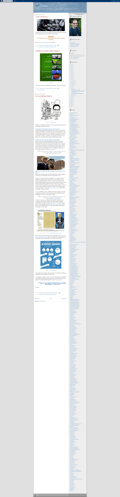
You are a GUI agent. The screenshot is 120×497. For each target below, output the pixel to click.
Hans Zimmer (73, 357)
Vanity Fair (72, 422)
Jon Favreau (73, 246)
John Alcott (73, 367)
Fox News (72, 345)
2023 (71, 68)
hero (71, 156)
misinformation (73, 229)
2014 (71, 79)
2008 (71, 103)
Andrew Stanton (73, 312)
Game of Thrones (74, 348)
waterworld (73, 487)
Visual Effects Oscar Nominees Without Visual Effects (47, 51)
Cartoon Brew (52, 149)
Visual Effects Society (74, 425)
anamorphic (73, 174)
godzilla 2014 (73, 450)
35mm (72, 298)
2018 (71, 74)
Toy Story (72, 414)
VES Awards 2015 (74, 271)
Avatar (72, 139)
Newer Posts (37, 298)
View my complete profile (73, 58)
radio (72, 287)
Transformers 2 (73, 172)
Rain (71, 395)
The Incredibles (73, 407)
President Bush (73, 153)
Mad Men (72, 377)
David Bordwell (73, 335)
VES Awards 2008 (74, 222)
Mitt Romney (73, 384)
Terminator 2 (73, 188)
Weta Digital (73, 277)
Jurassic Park (73, 371)
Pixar (72, 212)
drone (72, 445)
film (71, 114)
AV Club (72, 309)
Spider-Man (73, 399)
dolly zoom (73, 444)
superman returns (74, 230)
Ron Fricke (73, 259)
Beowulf (72, 321)
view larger (51, 82)
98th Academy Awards (74, 307)
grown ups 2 (73, 453)
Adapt (72, 176)
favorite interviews (74, 130)
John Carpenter (73, 180)
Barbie (72, 316)
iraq (71, 284)
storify (72, 481)
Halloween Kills (73, 355)
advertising (73, 163)
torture (72, 485)
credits (72, 440)
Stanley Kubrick (73, 263)
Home (50, 298)
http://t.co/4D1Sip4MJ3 (50, 197)
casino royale (73, 436)
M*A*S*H (72, 376)
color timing (73, 437)
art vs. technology (74, 430)
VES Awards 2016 (74, 272)
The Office (72, 408)
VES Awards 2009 (74, 266)
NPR (71, 253)
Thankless (72, 216)
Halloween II (73, 354)
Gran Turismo (73, 350)
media (72, 157)
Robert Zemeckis (74, 171)
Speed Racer (73, 215)
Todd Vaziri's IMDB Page (75, 44)
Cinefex (72, 204)
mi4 (71, 175)
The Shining (73, 221)
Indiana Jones (73, 170)
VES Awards (73, 121)
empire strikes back (74, 448)
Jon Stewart (73, 248)
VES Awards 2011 (74, 267)
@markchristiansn (59, 197)
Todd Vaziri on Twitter (74, 46)
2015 (71, 78)
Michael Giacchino (74, 381)
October (72, 83)
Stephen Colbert (73, 125)
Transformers (73, 117)
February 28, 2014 (57, 198)
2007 (71, 104)
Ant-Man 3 (72, 313)
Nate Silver (57, 284)
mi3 (71, 148)
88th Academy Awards (74, 158)
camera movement (74, 124)
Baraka (72, 314)
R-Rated (72, 394)
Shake (72, 262)
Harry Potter (73, 358)
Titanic (72, 412)
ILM (71, 116)
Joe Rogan (73, 366)
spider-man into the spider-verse (76, 478)
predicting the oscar (53, 46)
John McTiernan (73, 368)
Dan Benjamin (73, 239)
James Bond (73, 364)
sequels (72, 290)
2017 (71, 75)
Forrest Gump (73, 343)
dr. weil (72, 281)
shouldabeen (73, 476)
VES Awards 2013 (74, 268)
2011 (71, 99)
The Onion (72, 189)
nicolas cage (73, 467)
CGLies (72, 325)
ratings (72, 473)
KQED (72, 372)
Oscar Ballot (73, 128)
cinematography (73, 129)
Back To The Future (74, 167)
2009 (71, 102)
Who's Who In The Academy (56, 204)
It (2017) (72, 363)
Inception (72, 179)
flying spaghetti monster (75, 449)
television (72, 231)
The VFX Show (73, 147)
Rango (72, 257)
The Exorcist (73, 405)
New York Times (73, 254)
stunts (72, 482)
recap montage (73, 289)
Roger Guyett (73, 258)
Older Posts (64, 298)
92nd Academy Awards (75, 299)
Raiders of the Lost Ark (75, 162)
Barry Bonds (73, 317)
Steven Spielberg (74, 186)
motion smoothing (74, 464)
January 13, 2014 (57, 153)
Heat (71, 359)
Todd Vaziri (72, 53)
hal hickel (72, 454)
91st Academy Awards (74, 197)
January (72, 95)
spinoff (72, 480)
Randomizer (73, 134)
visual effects (73, 112)
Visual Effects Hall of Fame (75, 276)
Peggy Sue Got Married (75, 391)
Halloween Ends (73, 353)
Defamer (72, 240)
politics (72, 468)
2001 (72, 234)
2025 (71, 65)
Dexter (72, 336)
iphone (72, 462)
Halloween (72, 152)
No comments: (55, 292)
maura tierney (73, 286)
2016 (71, 77)
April (72, 87)
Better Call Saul (73, 322)
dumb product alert (74, 446)
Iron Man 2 (73, 208)
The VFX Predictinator (44, 42)
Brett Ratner (73, 202)
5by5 (72, 195)
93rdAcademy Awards (74, 300)
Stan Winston (73, 400)
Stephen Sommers (74, 403)
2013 (71, 97)
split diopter (73, 291)
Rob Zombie (73, 184)
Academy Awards (42, 46)
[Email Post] (58, 45)
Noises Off (73, 385)
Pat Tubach (73, 387)
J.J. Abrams (73, 138)
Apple (72, 144)
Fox (71, 344)
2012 (71, 98)
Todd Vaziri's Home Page (75, 43)
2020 (71, 72)
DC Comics (73, 331)
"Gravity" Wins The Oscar (41, 16)
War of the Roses (74, 427)
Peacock (72, 390)
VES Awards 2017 (74, 273)
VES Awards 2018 (74, 275)
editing (72, 282)
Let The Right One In (74, 249)
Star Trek (72, 135)
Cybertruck (73, 330)
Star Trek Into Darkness (75, 185)
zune (72, 490)
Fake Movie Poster (74, 244)
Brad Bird (72, 161)
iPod (71, 457)
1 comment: (55, 45)
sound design (73, 477)
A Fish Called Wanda (74, 308)
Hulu (71, 207)
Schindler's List (73, 396)
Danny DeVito (73, 332)
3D (71, 235)
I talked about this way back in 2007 (51, 187)
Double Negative (73, 341)
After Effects (73, 198)
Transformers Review (74, 126)
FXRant (45, 6)
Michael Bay (73, 142)
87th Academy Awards (74, 143)
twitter (72, 295)
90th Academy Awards (74, 166)
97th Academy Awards (74, 305)
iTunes (72, 458)
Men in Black (73, 380)
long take (72, 463)
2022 (71, 69)
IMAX (72, 362)
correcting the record (74, 439)
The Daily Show (73, 217)
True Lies (72, 417)
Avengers (72, 236)
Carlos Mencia (73, 327)
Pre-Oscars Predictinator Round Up (43, 96)
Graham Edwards (53, 122)
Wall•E (72, 426)
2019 (71, 73)
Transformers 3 (73, 190)
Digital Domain (73, 206)
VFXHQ (72, 421)
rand (71, 472)
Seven (72, 398)
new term (72, 466)
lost (71, 285)
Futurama (72, 346)
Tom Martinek (73, 413)
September (73, 84)
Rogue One (73, 154)
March (72, 88)
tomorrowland (73, 294)
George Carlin (73, 349)
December (73, 80)
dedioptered (73, 441)
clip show (72, 280)
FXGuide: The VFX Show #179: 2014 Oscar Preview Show (47, 139)
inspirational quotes (74, 459)
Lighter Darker (73, 211)
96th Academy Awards (74, 304)
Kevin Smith (73, 373)
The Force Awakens (74, 220)
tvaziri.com (73, 42)
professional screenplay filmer (76, 471)
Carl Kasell (73, 326)
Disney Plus (73, 339)
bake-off (72, 432)
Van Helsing (73, 225)
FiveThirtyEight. (59, 279)
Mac (71, 181)
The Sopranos (73, 409)
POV (71, 386)
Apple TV (72, 199)
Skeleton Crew (73, 213)
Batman (72, 318)
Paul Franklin (73, 389)
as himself (72, 431)
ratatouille (72, 165)
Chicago (72, 203)
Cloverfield (72, 238)
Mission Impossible (74, 382)
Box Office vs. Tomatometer (75, 323)
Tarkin (72, 404)
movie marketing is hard (75, 133)
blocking (72, 435)
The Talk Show (73, 264)
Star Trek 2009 (73, 137)
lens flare (72, 193)
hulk (71, 455)
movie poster (73, 194)
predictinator (47, 46)
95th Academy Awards (74, 303)
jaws (71, 227)
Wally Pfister (73, 226)
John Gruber (73, 245)
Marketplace (73, 250)
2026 (71, 64)
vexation (72, 486)
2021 (71, 70)
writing (72, 489)
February (73, 94)
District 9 (72, 340)
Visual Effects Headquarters (75, 423)
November (73, 82)
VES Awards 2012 (74, 418)
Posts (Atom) (42, 301)
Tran (71, 416)
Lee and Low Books (53, 270)
